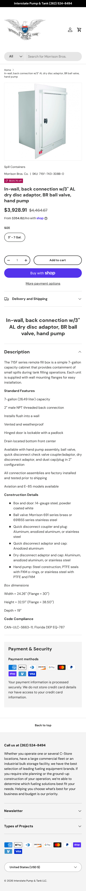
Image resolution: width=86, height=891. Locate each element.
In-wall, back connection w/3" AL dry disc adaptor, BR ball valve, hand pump (41, 75)
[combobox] (43, 56)
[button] (79, 29)
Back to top (43, 725)
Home (7, 70)
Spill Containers (14, 167)
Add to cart (57, 260)
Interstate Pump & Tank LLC (30, 880)
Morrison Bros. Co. (16, 174)
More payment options (43, 283)
